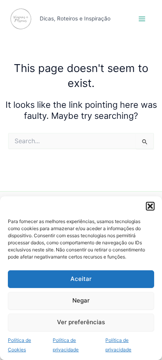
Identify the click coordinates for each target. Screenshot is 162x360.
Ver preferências (81, 322)
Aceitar (81, 278)
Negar (81, 300)
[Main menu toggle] (142, 19)
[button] (150, 206)
